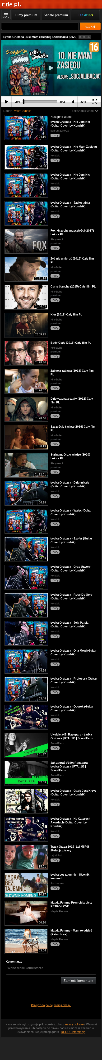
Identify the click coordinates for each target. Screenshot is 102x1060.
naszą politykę (74, 1024)
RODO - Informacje (73, 1032)
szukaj (90, 26)
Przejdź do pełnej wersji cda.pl (51, 1005)
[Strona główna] (11, 5)
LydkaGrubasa (22, 111)
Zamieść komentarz (78, 980)
